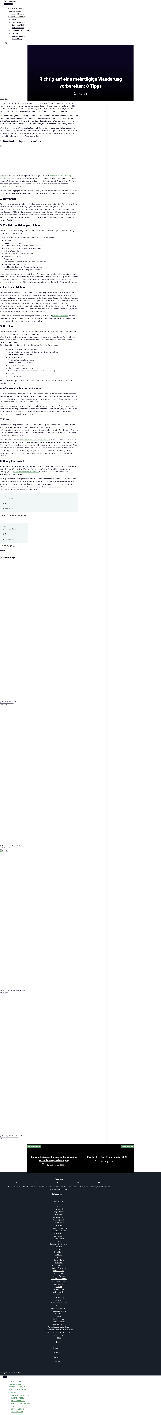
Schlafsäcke (58, 1284)
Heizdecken (58, 1241)
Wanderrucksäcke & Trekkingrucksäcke (59, 1330)
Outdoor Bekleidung (16, 14)
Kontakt (56, 1357)
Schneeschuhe (58, 1292)
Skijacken (58, 1300)
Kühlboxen (59, 1263)
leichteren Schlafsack (60, 316)
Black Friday (58, 1204)
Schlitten (59, 1287)
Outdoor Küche (18, 28)
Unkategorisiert (58, 1324)
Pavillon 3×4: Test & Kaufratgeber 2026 (107, 1157)
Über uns (57, 1362)
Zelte (14, 19)
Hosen (58, 1249)
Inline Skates (58, 1252)
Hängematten (59, 1239)
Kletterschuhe (59, 1260)
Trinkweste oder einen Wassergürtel (26, 472)
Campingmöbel (18, 25)
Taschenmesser (59, 1319)
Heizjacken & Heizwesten (59, 1244)
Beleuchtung (17, 39)
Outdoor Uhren (58, 1273)
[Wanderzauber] (10, 1)
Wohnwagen (58, 1335)
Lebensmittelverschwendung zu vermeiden (34, 440)
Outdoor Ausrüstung (16, 17)
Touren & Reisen (14, 11)
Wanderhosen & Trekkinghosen (59, 1327)
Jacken (58, 1257)
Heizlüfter (58, 1247)
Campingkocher (58, 1212)
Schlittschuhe (59, 1289)
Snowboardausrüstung (59, 1303)
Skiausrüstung (59, 1298)
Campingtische (58, 1220)
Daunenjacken (59, 1223)
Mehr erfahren (62, 1190)
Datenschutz (57, 1352)
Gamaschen (58, 1233)
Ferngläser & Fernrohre (58, 1228)
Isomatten (58, 1255)
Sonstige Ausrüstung (58, 1308)
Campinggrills (59, 1209)
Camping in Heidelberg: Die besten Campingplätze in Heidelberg (11, 1136)
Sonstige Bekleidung (58, 1311)
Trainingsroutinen (6, 186)
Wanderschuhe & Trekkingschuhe (59, 1332)
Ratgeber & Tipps (15, 8)
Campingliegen (58, 1215)
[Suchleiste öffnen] (6, 43)
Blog (6, 99)
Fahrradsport (58, 1225)
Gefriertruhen (58, 1236)
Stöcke (15, 33)
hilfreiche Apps (17, 209)
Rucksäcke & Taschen (20, 31)
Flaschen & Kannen (59, 1231)
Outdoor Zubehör (19, 36)
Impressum (56, 1348)
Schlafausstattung (19, 22)
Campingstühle (58, 1217)
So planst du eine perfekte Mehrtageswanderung (8, 702)
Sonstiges (58, 1314)
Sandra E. (12, 499)
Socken (58, 1306)
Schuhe (58, 1295)
